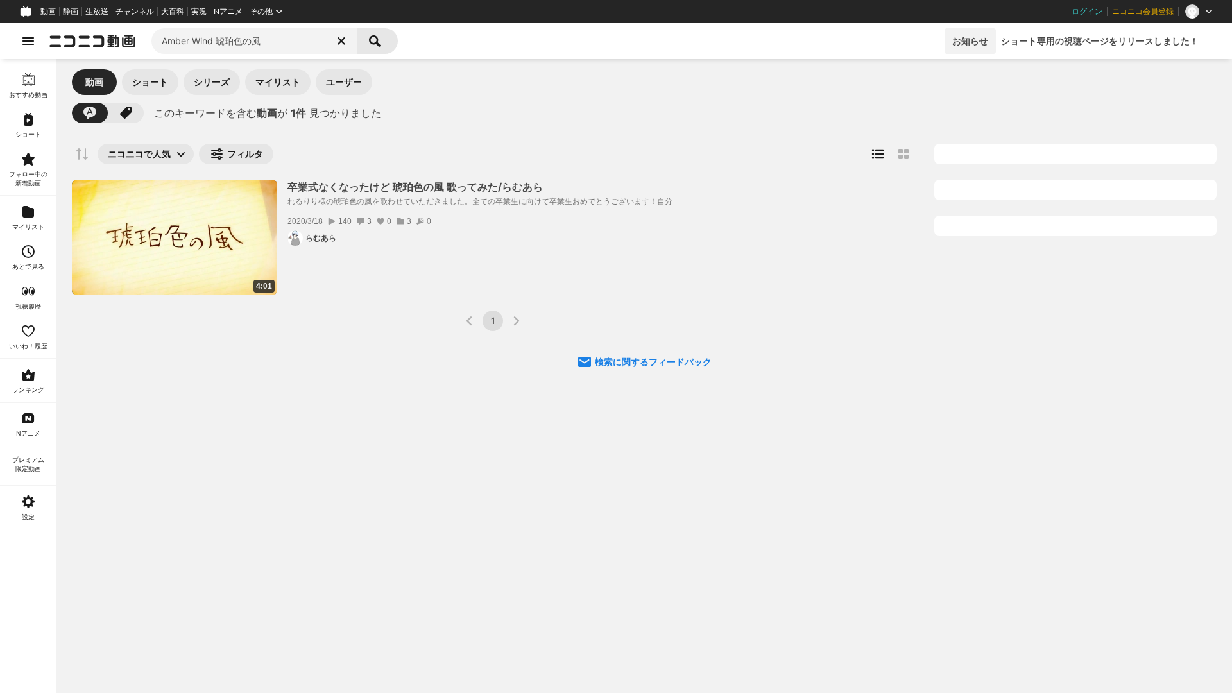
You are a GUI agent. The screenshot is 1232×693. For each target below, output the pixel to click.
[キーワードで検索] (90, 113)
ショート (150, 81)
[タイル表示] (903, 154)
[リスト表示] (878, 154)
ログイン (1087, 11)
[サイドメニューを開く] (28, 41)
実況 (199, 11)
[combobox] (254, 41)
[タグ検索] (126, 113)
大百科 (172, 11)
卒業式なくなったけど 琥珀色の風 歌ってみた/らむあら (415, 186)
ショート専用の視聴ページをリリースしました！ (1100, 40)
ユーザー (344, 81)
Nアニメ (228, 11)
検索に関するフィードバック (653, 361)
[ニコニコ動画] (92, 41)
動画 (48, 11)
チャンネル (135, 11)
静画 (70, 11)
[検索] (377, 41)
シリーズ (212, 81)
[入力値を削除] (341, 41)
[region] (28, 376)
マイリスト (277, 81)
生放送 (96, 11)
